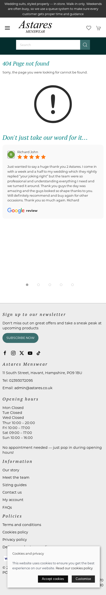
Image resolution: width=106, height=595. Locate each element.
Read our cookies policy (74, 568)
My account (12, 500)
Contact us (12, 492)
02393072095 (21, 380)
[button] (7, 28)
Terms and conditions (21, 525)
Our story (10, 470)
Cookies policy (15, 532)
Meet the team (15, 477)
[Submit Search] (85, 45)
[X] (21, 353)
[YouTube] (30, 353)
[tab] (27, 285)
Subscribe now (20, 338)
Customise (83, 579)
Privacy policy (14, 539)
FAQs (7, 507)
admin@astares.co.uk (33, 388)
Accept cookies (53, 579)
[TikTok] (38, 353)
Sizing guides (14, 485)
